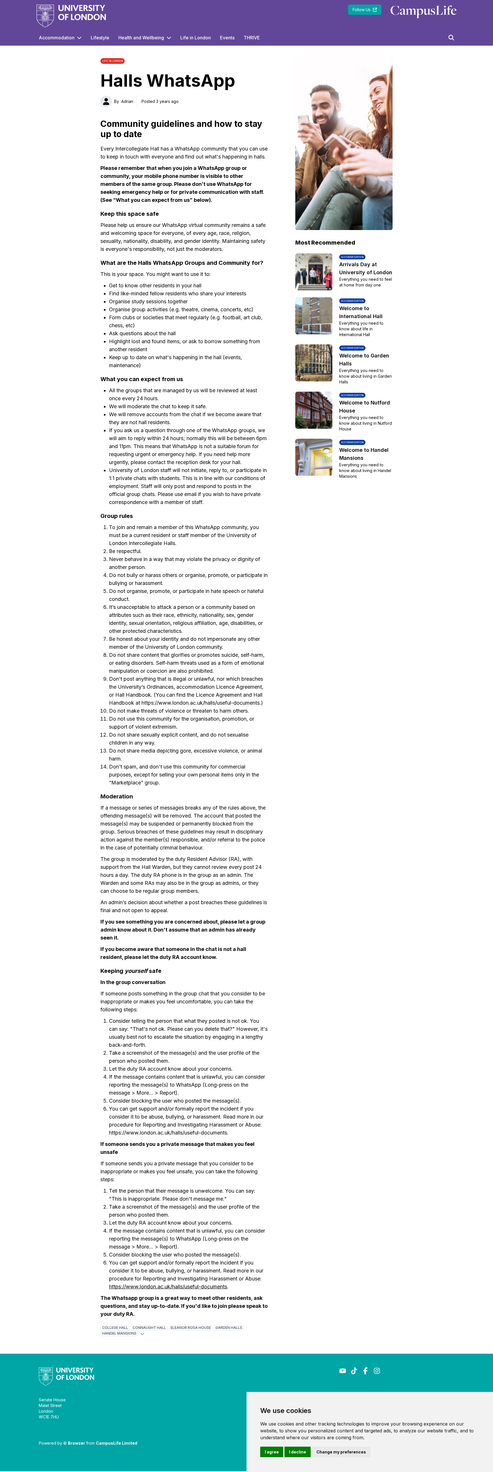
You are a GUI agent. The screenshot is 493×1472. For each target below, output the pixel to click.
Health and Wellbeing (141, 37)
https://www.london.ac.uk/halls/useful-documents (168, 1287)
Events (227, 37)
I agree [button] (272, 1451)
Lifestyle (100, 37)
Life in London (195, 37)
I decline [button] (297, 1451)
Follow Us (362, 9)
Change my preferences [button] (341, 1451)
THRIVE (252, 37)
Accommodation (56, 37)
